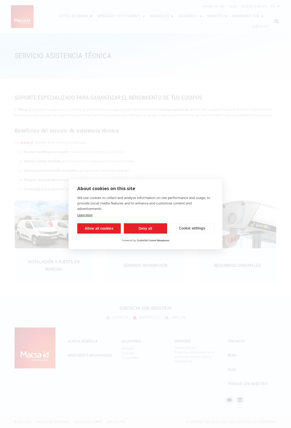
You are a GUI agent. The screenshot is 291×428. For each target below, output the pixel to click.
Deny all (145, 228)
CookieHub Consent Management (153, 240)
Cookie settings (192, 228)
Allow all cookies (99, 228)
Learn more (85, 215)
